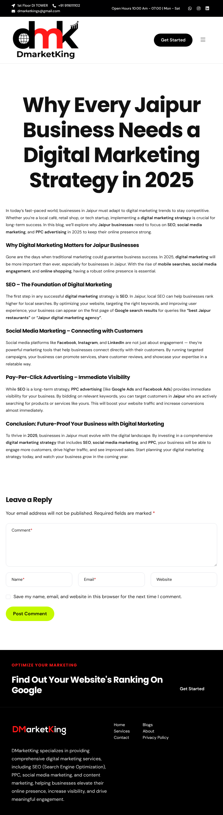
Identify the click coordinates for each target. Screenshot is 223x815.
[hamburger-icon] (204, 40)
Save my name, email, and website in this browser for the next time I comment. (97, 597)
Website (164, 579)
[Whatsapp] (190, 8)
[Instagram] (199, 8)
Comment (22, 530)
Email (90, 579)
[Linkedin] (207, 8)
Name (18, 579)
